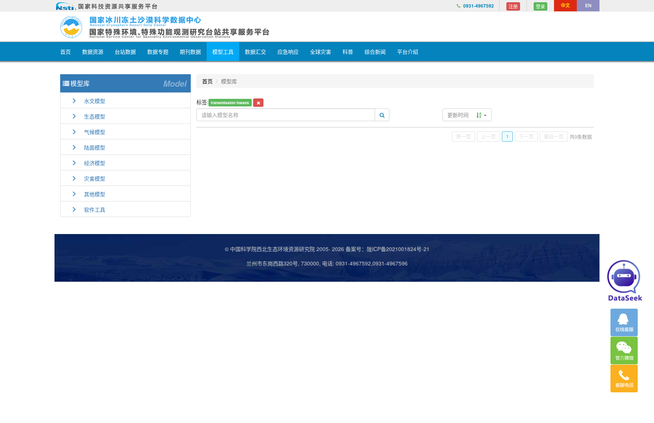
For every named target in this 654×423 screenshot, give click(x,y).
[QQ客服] (624, 322)
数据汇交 (255, 51)
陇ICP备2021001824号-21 (398, 249)
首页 (65, 51)
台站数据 (125, 51)
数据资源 (92, 51)
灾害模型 (90, 178)
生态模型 (90, 116)
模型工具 (223, 51)
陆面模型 (90, 147)
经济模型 (90, 163)
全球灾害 (320, 51)
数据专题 (157, 51)
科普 (348, 51)
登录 (540, 6)
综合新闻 (375, 51)
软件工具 (90, 209)
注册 (513, 6)
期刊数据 (190, 51)
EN (588, 5)
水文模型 (90, 101)
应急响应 (288, 51)
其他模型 (90, 194)
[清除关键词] (258, 102)
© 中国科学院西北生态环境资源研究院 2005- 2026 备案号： (296, 249)
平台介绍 (407, 51)
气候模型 (90, 132)
